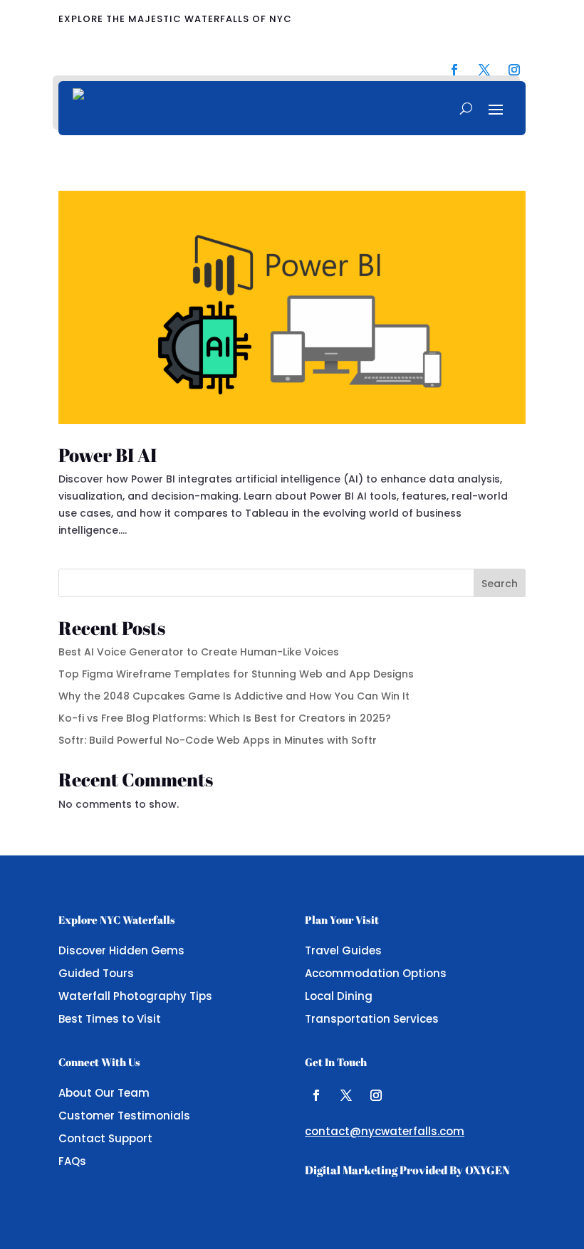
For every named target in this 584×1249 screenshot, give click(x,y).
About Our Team (104, 1092)
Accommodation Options (376, 973)
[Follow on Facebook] (316, 1095)
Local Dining (338, 996)
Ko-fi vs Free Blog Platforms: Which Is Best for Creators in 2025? (224, 718)
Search (499, 583)
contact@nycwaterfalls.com (384, 1131)
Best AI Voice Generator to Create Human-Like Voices (198, 652)
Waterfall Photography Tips (135, 996)
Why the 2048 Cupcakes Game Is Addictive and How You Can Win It (234, 696)
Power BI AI (107, 455)
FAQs (72, 1161)
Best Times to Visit (109, 1018)
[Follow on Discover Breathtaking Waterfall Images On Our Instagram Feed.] (514, 69)
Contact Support (105, 1138)
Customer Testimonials (124, 1115)
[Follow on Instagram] (376, 1095)
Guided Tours (96, 973)
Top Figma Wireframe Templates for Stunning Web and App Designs (236, 674)
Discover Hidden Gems (121, 950)
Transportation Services (372, 1018)
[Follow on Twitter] (346, 1095)
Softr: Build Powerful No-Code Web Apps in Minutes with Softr (217, 740)
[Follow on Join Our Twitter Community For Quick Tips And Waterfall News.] (484, 69)
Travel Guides (343, 950)
